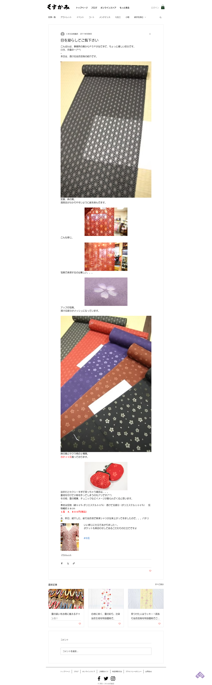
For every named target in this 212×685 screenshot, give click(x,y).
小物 (127, 17)
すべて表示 (159, 584)
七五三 (118, 17)
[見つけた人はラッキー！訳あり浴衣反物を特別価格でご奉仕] (146, 599)
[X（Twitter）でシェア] (68, 563)
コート (91, 17)
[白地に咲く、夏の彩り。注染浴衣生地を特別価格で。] (106, 599)
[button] (163, 7)
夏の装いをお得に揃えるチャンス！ (65, 616)
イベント (80, 17)
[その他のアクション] (149, 34)
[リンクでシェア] (74, 563)
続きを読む (138, 17)
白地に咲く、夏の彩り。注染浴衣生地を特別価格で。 (105, 616)
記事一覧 (52, 17)
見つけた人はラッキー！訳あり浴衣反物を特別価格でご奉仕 (145, 617)
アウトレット (66, 17)
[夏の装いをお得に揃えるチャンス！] (66, 599)
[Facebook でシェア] (62, 563)
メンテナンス (104, 17)
